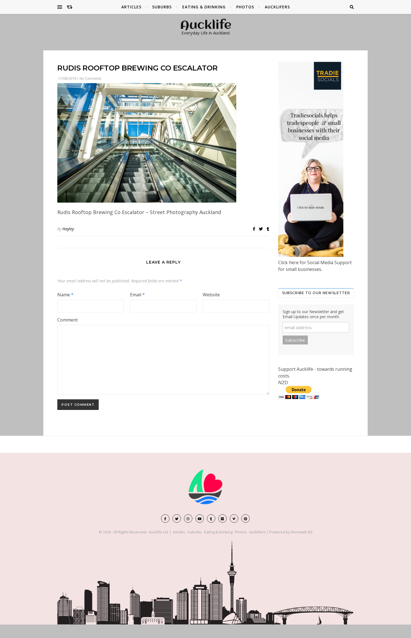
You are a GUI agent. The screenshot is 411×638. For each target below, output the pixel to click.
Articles (131, 7)
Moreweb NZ (302, 531)
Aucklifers (277, 7)
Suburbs (162, 7)
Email (137, 295)
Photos (245, 7)
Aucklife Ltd (158, 531)
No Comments (90, 78)
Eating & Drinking (204, 7)
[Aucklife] (205, 487)
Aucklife (205, 25)
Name (65, 295)
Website (211, 295)
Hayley (68, 228)
